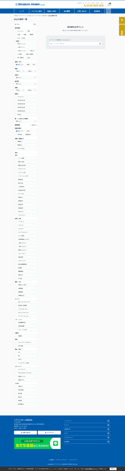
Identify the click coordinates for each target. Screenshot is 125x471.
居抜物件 (20, 208)
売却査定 (97, 11)
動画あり (20, 145)
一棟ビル (32, 50)
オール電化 (21, 235)
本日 (28, 131)
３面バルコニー (22, 246)
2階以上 (20, 386)
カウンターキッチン (23, 312)
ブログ (66, 433)
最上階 (20, 393)
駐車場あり (21, 404)
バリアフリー (21, 215)
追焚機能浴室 (21, 322)
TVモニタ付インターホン (25, 373)
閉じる (113, 468)
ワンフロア (21, 193)
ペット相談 (21, 158)
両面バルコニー (22, 250)
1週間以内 (28, 134)
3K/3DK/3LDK (21, 107)
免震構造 (20, 288)
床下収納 (20, 346)
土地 (19, 34)
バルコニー (21, 228)
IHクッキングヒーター (24, 302)
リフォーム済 (21, 172)
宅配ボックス (21, 376)
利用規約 (52, 459)
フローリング (21, 260)
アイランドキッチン (23, 316)
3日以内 (20, 134)
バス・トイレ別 (22, 329)
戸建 (28, 31)
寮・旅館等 (21, 57)
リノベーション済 (23, 176)
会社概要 (67, 11)
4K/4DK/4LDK (21, 111)
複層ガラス (21, 380)
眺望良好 (20, 179)
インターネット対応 (23, 363)
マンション (21, 31)
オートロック (21, 369)
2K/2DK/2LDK (21, 104)
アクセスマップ (68, 437)
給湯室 (20, 267)
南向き (20, 397)
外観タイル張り (22, 285)
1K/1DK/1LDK (21, 100)
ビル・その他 (21, 38)
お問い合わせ (82, 11)
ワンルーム (21, 96)
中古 (34, 64)
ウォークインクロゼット (24, 342)
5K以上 (19, 114)
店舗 (25, 34)
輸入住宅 (20, 183)
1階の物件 (21, 390)
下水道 (20, 278)
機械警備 (20, 271)
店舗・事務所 (29, 54)
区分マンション (22, 43)
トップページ (67, 420)
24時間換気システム (23, 239)
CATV (19, 359)
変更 (34, 24)
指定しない (21, 64)
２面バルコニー (22, 243)
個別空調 (20, 257)
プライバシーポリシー (62, 459)
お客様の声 (67, 429)
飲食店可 (20, 204)
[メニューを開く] (108, 11)
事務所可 (20, 201)
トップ (21, 11)
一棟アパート (21, 47)
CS (19, 352)
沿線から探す (51, 11)
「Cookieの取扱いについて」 (91, 468)
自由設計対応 (21, 190)
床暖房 (20, 336)
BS (19, 355)
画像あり (20, 141)
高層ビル (20, 197)
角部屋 (20, 400)
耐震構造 (20, 292)
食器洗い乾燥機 (22, 305)
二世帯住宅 (21, 186)
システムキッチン (23, 309)
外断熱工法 (21, 295)
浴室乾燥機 (21, 326)
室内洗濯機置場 (22, 264)
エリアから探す (36, 11)
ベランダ (20, 225)
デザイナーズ (21, 169)
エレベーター (21, 253)
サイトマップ (73, 459)
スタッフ (66, 425)
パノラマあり (21, 148)
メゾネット (21, 221)
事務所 (31, 34)
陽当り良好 (21, 161)
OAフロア (21, 211)
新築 (28, 64)
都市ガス (20, 275)
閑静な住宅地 (21, 165)
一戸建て (20, 54)
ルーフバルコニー (23, 232)
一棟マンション (22, 50)
